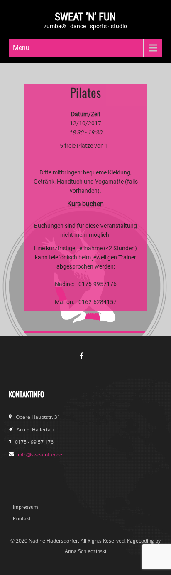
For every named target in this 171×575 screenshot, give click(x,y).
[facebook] (85, 359)
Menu (21, 48)
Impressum (25, 507)
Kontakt (22, 519)
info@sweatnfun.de (40, 454)
